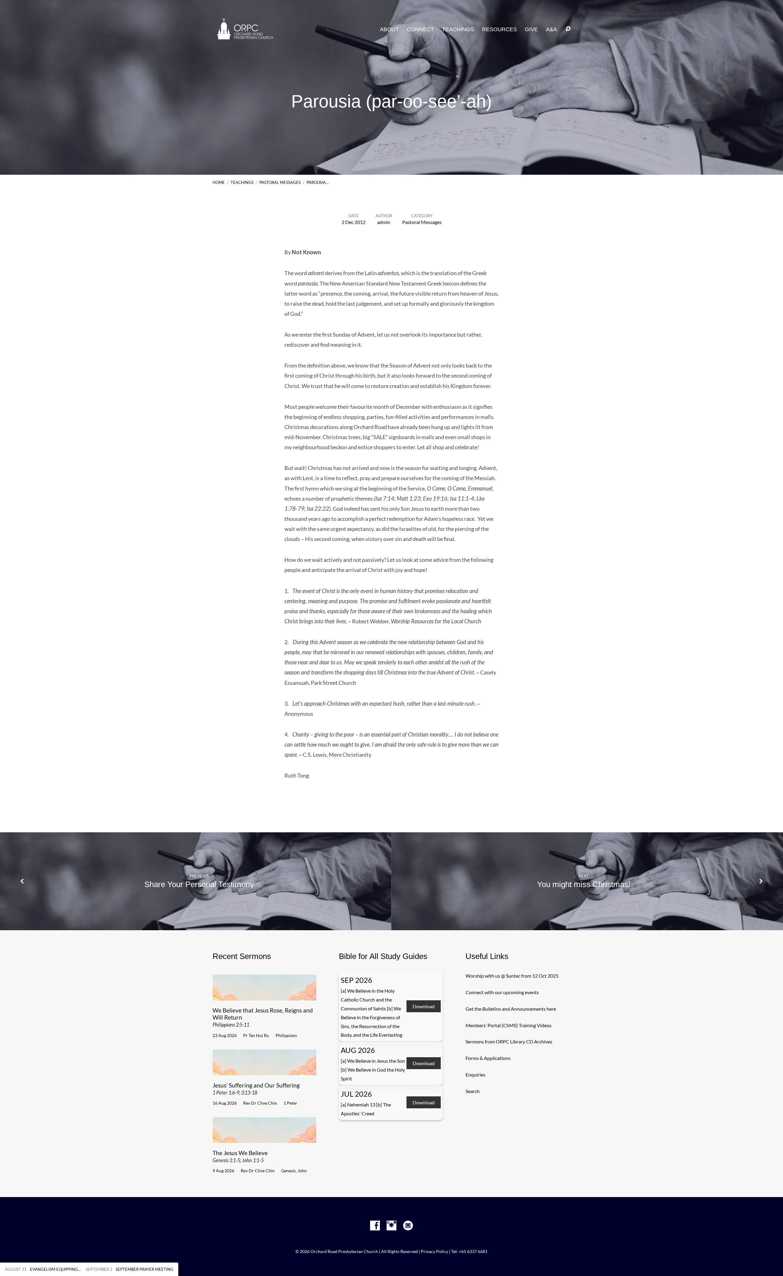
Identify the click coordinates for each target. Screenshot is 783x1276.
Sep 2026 (356, 980)
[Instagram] (391, 1225)
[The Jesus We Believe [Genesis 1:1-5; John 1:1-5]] (264, 1138)
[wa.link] (408, 1225)
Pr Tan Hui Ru (256, 1035)
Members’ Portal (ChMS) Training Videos (508, 1025)
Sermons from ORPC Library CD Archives (509, 1041)
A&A (551, 29)
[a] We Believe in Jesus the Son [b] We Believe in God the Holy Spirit (373, 1069)
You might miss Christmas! (583, 884)
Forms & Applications (488, 1058)
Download (424, 1006)
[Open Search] (568, 29)
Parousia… (317, 182)
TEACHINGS (458, 29)
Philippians (286, 1035)
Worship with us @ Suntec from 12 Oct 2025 (512, 976)
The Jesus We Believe (240, 1156)
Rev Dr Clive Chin (260, 1103)
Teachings (242, 182)
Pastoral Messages (280, 182)
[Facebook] (375, 1225)
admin (383, 222)
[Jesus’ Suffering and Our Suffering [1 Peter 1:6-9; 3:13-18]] (264, 1070)
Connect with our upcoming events (502, 992)
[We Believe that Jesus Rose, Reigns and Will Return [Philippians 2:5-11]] (264, 996)
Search (473, 1091)
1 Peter (290, 1103)
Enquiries (475, 1074)
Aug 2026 (358, 1050)
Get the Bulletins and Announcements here (511, 1009)
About (389, 29)
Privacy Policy (434, 1251)
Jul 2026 (356, 1093)
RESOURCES (499, 29)
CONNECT (420, 29)
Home (219, 182)
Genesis (288, 1170)
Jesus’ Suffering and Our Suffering (256, 1088)
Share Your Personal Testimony (199, 884)
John (302, 1170)
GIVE (531, 29)
